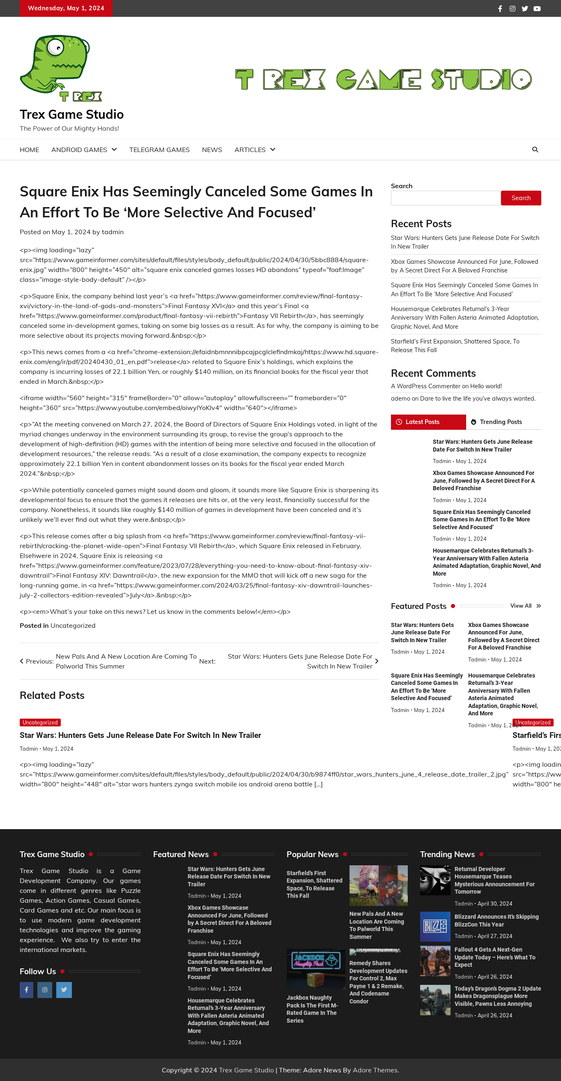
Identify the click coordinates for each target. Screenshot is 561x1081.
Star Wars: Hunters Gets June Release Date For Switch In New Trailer (140, 735)
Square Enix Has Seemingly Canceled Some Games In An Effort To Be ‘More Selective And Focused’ (482, 519)
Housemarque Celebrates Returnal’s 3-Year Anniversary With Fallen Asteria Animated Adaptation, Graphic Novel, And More (465, 317)
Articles (250, 149)
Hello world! (486, 386)
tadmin (113, 232)
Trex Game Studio (72, 114)
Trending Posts (501, 422)
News (212, 149)
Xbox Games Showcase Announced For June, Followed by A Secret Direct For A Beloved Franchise (484, 481)
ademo (400, 399)
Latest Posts (422, 422)
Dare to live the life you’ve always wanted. (478, 399)
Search (402, 186)
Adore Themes (375, 1070)
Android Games (79, 149)
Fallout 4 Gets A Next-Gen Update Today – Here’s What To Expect (495, 957)
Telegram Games (159, 149)
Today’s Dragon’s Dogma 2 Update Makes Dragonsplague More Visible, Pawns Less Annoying (498, 996)
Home (29, 149)
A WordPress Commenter (425, 386)
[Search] (535, 149)
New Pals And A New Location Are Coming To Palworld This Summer (376, 925)
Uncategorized (73, 625)
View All (521, 606)
